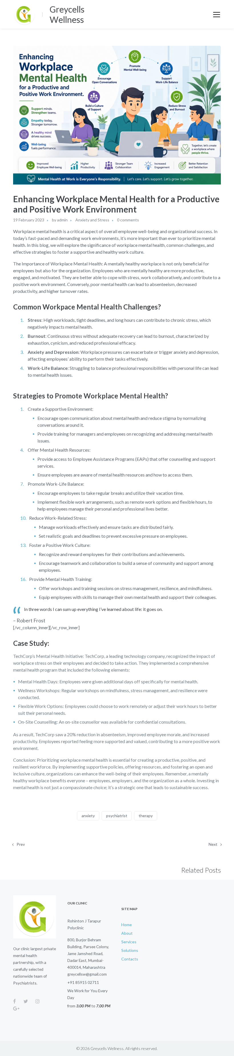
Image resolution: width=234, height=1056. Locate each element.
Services (128, 941)
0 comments (128, 219)
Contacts (129, 958)
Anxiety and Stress (92, 219)
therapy (146, 815)
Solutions (129, 950)
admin (62, 219)
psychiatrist (116, 815)
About (127, 933)
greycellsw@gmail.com (87, 974)
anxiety (88, 815)
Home (126, 924)
